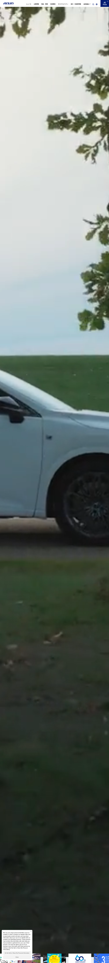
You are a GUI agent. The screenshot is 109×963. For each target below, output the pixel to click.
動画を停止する (105, 10)
